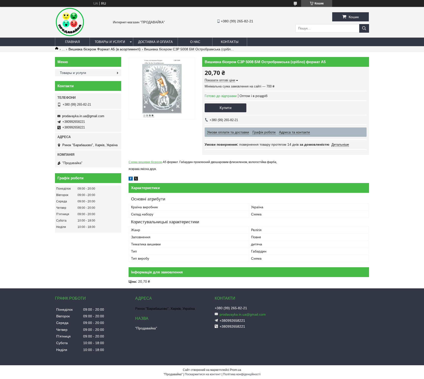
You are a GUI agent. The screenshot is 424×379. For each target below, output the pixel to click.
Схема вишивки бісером (145, 162)
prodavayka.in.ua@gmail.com (83, 116)
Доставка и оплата (155, 42)
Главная (72, 42)
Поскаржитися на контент (203, 374)
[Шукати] (364, 28)
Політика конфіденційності (242, 374)
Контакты (229, 42)
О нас (195, 42)
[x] (136, 179)
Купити (225, 108)
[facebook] (131, 179)
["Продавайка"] (69, 35)
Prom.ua (235, 370)
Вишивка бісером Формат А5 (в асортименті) (104, 49)
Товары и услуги (110, 42)
